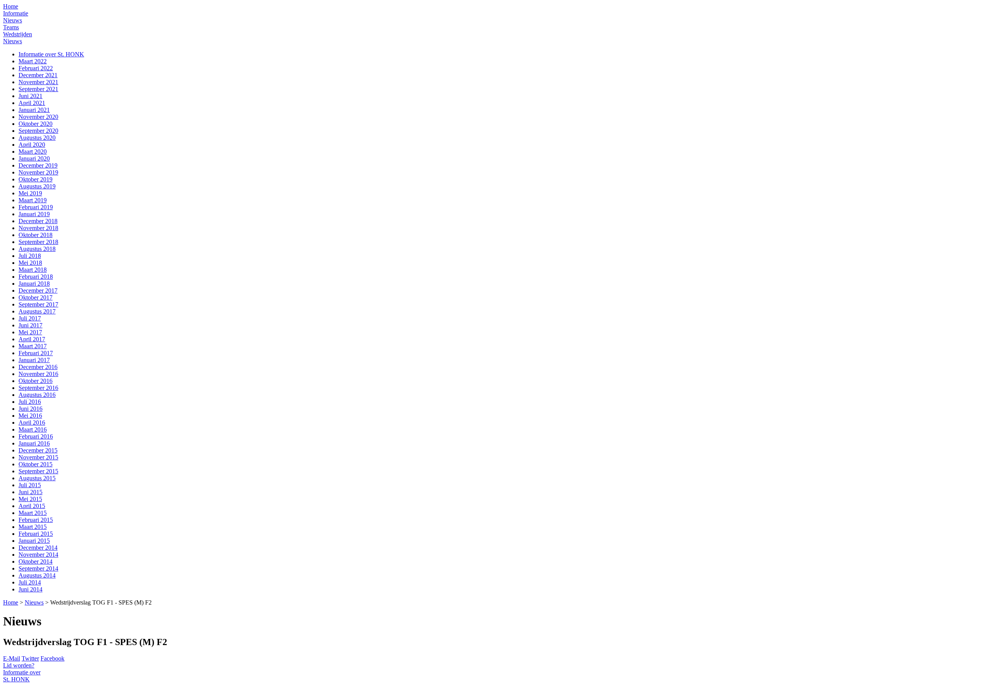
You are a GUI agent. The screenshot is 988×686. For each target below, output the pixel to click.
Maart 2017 (33, 346)
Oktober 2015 (35, 464)
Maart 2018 (33, 269)
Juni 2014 (30, 589)
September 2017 (38, 304)
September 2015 (38, 471)
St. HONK (22, 676)
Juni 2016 (30, 408)
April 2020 (32, 144)
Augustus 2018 (37, 249)
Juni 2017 (30, 325)
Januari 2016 (34, 443)
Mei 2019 (30, 193)
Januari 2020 (34, 158)
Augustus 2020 (37, 137)
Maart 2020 (33, 151)
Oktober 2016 (35, 381)
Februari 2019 (36, 207)
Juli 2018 (30, 255)
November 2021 (38, 82)
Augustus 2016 (37, 394)
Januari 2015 (34, 540)
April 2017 (32, 339)
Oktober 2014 (35, 561)
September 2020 (38, 130)
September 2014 (38, 568)
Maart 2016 (33, 429)
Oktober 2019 (35, 179)
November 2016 (38, 374)
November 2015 (38, 457)
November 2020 (38, 116)
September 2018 (38, 242)
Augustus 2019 (37, 186)
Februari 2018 (36, 276)
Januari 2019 (34, 214)
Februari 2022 (36, 68)
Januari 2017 (34, 360)
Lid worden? (18, 665)
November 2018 (38, 228)
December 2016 (38, 367)
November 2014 (38, 554)
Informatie (15, 13)
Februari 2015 (36, 520)
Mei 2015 (30, 499)
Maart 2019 (33, 200)
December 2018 (38, 221)
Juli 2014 (30, 582)
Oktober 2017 (35, 297)
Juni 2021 (30, 96)
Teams (11, 27)
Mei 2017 (30, 332)
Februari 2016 (36, 436)
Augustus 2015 (37, 478)
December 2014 (38, 547)
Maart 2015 (33, 513)
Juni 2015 (30, 492)
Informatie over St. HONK (51, 54)
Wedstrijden (17, 34)
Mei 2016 (30, 415)
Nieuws (12, 20)
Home (10, 6)
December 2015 (38, 450)
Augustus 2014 (37, 575)
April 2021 (32, 103)
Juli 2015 (30, 485)
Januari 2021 (34, 110)
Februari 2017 (36, 353)
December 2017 (38, 290)
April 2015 (32, 506)
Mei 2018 (30, 262)
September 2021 (38, 89)
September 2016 (38, 387)
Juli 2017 (30, 318)
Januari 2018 (34, 283)
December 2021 (38, 75)
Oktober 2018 (35, 235)
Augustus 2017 (37, 311)
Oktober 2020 (35, 123)
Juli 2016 (30, 401)
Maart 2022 (33, 61)
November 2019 (38, 172)
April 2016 (32, 422)
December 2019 (38, 165)
